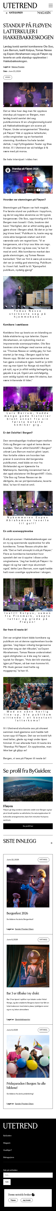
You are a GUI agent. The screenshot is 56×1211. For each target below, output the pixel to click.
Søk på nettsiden (10, 1170)
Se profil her (28, 826)
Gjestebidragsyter (22, 1019)
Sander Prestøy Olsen (24, 929)
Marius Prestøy (18, 67)
